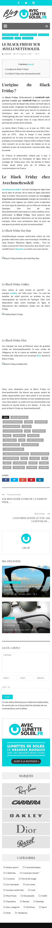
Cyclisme (10, 878)
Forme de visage (28, 878)
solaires (44, 463)
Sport (44, 907)
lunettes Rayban (10, 458)
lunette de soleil (35, 440)
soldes (7, 467)
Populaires (7, 38)
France (7, 435)
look (22, 440)
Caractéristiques (10, 34)
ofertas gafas (19, 463)
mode (24, 458)
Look (33, 890)
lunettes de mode (11, 444)
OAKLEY (7, 463)
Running (40, 901)
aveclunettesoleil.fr (12, 422)
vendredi (43, 467)
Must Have (43, 34)
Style (18, 38)
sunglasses (18, 467)
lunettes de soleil (30, 444)
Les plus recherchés (15, 890)
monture (34, 458)
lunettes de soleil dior (13, 449)
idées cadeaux (9, 440)
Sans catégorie (12, 907)
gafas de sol (19, 435)
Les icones (9, 618)
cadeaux (26, 426)
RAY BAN (33, 463)
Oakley (13, 293)
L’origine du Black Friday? (17, 69)
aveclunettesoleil (19, 417)
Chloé (8, 54)
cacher (30, 64)
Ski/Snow (30, 907)
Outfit (44, 895)
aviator (28, 422)
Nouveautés (28, 895)
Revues (26, 901)
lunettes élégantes (40, 454)
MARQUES (26, 776)
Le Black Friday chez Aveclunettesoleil (22, 73)
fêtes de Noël (39, 431)
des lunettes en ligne (12, 431)
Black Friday (41, 422)
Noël (45, 458)
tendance (32, 467)
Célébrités (11, 873)
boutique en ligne (11, 426)
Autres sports (12, 867)
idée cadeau (33, 435)
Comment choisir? (28, 34)
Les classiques (12, 884)
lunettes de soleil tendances (15, 454)
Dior (39, 355)
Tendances (27, 38)
